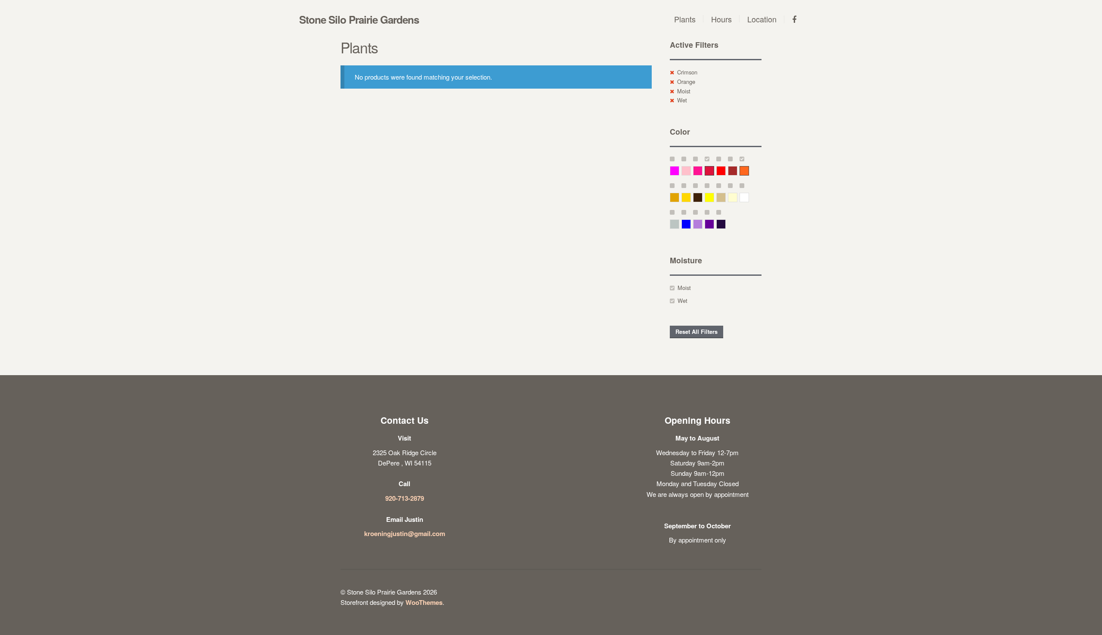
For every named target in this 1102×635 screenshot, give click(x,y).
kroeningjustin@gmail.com (404, 533)
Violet (725, 224)
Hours (721, 19)
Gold (690, 197)
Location (762, 19)
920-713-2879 (404, 498)
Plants (685, 19)
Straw (725, 197)
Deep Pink (702, 170)
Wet (682, 100)
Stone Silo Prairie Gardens (359, 19)
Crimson (687, 72)
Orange (686, 81)
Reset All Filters (696, 332)
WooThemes (424, 602)
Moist (683, 91)
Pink (690, 170)
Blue (690, 224)
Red (725, 170)
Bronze (702, 197)
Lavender (702, 224)
